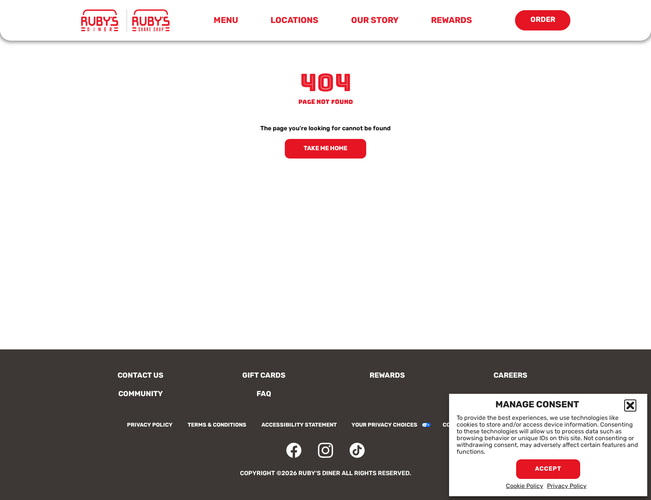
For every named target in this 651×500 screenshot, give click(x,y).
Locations (294, 21)
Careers (510, 376)
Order (550, 23)
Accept (548, 469)
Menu (228, 22)
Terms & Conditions (217, 425)
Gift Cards (264, 376)
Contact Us (141, 376)
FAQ (264, 394)
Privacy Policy (567, 486)
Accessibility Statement (299, 425)
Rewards (451, 21)
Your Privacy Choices (384, 425)
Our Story (375, 21)
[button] (630, 405)
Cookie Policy (524, 486)
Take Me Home (325, 149)
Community (140, 394)
